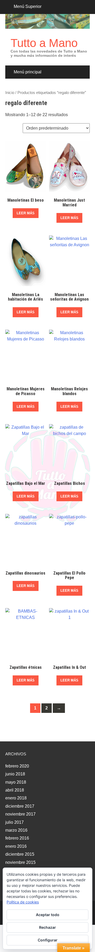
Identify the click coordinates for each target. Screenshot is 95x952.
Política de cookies (23, 902)
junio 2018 (15, 774)
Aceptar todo (47, 914)
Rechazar (47, 927)
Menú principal (27, 72)
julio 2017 (14, 822)
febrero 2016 (17, 838)
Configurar (48, 940)
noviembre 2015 (20, 862)
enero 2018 (16, 798)
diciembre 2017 (19, 806)
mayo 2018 (15, 782)
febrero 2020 (17, 766)
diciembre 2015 (19, 854)
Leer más (26, 213)
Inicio (9, 93)
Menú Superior (27, 6)
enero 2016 (16, 846)
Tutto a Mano (44, 42)
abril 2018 (14, 790)
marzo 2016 (16, 830)
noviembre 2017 (20, 814)
